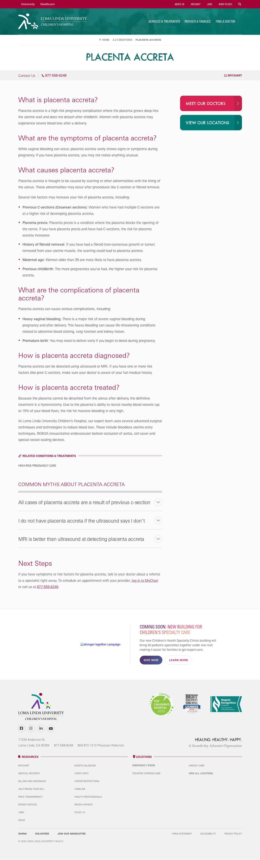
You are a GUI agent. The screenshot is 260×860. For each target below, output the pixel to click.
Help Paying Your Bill (31, 789)
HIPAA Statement (182, 833)
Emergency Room (143, 765)
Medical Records (29, 773)
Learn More (178, 660)
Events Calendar (85, 765)
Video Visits (81, 773)
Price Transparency (30, 796)
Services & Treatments (164, 21)
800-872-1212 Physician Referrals (101, 745)
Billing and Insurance (32, 781)
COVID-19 (79, 812)
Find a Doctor (225, 21)
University (28, 4)
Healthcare (47, 4)
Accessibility (208, 833)
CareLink (79, 789)
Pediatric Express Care (146, 773)
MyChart (195, 4)
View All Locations (201, 773)
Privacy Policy (233, 833)
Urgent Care (196, 765)
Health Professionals (88, 796)
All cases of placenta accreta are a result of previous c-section (84, 502)
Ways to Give (225, 4)
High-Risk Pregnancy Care (37, 465)
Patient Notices (27, 804)
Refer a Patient (83, 804)
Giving (22, 833)
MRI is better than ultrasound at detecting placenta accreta (81, 539)
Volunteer (42, 833)
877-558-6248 (63, 745)
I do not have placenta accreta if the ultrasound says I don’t (81, 521)
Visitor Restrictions (86, 781)
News (21, 820)
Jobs (209, 4)
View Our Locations (207, 122)
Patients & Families (198, 21)
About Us (179, 4)
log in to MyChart (145, 580)
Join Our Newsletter (71, 833)
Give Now (151, 660)
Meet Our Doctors (205, 103)
